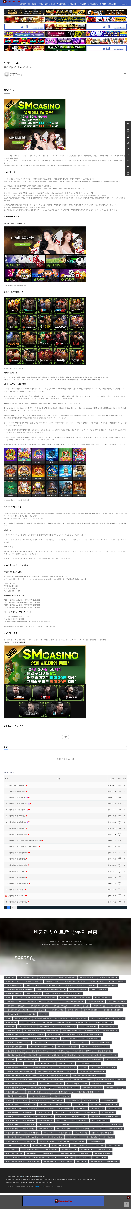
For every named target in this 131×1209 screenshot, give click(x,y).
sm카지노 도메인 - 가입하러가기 (15, 642)
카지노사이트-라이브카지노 (100, 1120)
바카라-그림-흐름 (85, 998)
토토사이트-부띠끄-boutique (30, 1149)
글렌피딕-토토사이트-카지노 (34, 1137)
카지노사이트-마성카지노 (39, 1100)
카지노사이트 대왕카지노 (17, 791)
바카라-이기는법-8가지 (39, 1010)
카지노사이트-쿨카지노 (110, 1030)
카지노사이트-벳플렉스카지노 (54, 1055)
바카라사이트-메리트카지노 (18, 865)
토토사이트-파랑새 (11, 1149)
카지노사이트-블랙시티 (45, 1120)
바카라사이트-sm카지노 (17, 896)
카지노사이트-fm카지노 (51, 1030)
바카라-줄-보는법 (50, 998)
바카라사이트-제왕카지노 (33, 981)
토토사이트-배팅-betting (69, 1149)
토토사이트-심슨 (53, 1157)
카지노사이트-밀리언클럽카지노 (15, 1047)
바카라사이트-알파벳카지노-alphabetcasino (24, 847)
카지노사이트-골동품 (73, 1100)
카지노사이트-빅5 (81, 1108)
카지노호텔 (72, 4)
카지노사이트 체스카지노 (17, 797)
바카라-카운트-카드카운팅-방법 (38, 1006)
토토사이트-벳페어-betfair (59, 1145)
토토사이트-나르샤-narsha (102, 1153)
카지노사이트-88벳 (49, 1108)
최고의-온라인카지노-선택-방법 (28, 1059)
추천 (124, 779)
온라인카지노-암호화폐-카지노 (92, 1059)
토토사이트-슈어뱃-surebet (14, 1153)
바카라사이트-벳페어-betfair (18, 853)
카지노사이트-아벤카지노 (108, 1026)
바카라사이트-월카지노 (17, 890)
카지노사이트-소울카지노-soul (72, 1030)
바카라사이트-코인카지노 (17, 859)
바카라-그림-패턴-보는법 (33, 998)
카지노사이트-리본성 (114, 1108)
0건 (12, 75)
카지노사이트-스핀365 (90, 1112)
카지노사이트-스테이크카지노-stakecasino (45, 1039)
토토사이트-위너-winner (67, 1153)
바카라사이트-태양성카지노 (18, 834)
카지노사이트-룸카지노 (104, 1051)
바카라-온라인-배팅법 (56, 1010)
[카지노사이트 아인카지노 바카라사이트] (65, 34)
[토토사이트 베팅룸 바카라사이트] (24, 19)
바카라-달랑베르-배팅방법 (60, 1006)
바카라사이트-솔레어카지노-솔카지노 (75, 981)
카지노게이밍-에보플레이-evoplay (38, 1092)
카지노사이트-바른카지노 (64, 1129)
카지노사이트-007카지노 (80, 1043)
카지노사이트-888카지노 (32, 1030)
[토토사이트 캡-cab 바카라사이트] (65, 19)
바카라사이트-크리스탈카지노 (19, 883)
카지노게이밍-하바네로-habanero (68, 1088)
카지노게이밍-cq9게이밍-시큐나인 (77, 1084)
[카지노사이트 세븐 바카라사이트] (106, 41)
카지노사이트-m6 (74, 1112)
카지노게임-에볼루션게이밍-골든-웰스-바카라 (19, 1071)
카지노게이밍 (93, 4)
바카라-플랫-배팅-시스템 (117, 1006)
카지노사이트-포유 (29, 1104)
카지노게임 (82, 4)
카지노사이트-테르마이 (13, 1116)
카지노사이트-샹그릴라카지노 (101, 1043)
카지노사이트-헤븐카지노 (55, 1034)
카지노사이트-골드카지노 (41, 1043)
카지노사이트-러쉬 (64, 1133)
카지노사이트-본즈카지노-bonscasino (17, 1039)
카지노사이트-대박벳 (65, 1108)
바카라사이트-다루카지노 (17, 877)
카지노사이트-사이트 (82, 1125)
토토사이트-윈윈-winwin (40, 1145)
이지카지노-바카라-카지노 (14, 1137)
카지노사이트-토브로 (12, 1112)
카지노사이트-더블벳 (44, 1112)
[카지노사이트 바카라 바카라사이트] (11, 4)
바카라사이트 (25, 4)
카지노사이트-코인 (62, 1116)
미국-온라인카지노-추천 (49, 1059)
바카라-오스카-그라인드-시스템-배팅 (17, 1010)
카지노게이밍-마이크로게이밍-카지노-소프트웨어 (20, 1084)
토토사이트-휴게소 (33, 1161)
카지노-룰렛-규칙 (118, 1018)
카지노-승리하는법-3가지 (78, 1018)
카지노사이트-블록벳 (12, 1129)
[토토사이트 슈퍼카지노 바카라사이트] (106, 19)
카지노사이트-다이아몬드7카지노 (83, 1051)
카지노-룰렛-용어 (11, 1022)
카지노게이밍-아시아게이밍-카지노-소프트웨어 (54, 1075)
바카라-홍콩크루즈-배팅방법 (74, 1002)
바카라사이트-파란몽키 (13, 1141)
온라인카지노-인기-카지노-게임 (69, 1059)
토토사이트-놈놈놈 (96, 1161)
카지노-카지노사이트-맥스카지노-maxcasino (95, 1047)
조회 (119, 779)
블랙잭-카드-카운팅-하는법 (43, 1018)
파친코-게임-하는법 (61, 1018)
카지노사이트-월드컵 (108, 1112)
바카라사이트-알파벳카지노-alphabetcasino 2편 (25, 840)
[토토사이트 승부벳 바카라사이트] (65, 27)
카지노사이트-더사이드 (90, 1100)
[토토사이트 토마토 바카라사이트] (24, 41)
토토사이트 (112, 4)
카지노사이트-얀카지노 (94, 1034)
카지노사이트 (50, 4)
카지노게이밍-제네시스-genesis (39, 1096)
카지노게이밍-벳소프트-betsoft (92, 1088)
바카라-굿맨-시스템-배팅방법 (116, 1002)
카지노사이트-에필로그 (13, 1133)
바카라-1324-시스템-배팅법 (80, 1006)
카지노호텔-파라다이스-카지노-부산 (88, 1063)
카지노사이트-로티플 (99, 1125)
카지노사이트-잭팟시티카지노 (15, 1034)
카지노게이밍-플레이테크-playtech (102, 1084)
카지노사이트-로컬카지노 (31, 1133)
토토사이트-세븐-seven (114, 1145)
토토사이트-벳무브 (83, 1157)
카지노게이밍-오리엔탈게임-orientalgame (89, 1092)
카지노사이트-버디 (96, 1104)
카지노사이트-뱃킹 (28, 1129)
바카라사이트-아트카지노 (54, 1137)
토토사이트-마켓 (81, 1161)
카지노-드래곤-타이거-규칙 (104, 1022)
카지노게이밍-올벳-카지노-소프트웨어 (51, 1084)
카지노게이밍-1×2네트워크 (61, 1096)
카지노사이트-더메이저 (108, 1100)
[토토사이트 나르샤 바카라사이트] (24, 48)
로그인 (23, 8)
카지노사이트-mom (99, 1129)
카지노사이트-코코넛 (112, 1116)
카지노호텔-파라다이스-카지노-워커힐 (17, 1067)
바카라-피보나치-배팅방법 (34, 1002)
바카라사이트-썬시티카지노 (18, 902)
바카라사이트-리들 (29, 1141)
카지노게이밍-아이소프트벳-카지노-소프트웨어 (110, 1079)
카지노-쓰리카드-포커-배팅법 (29, 1022)
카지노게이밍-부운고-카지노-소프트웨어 (80, 1079)
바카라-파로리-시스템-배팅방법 (15, 1006)
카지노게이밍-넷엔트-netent (14, 1092)
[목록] (125, 73)
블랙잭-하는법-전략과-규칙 (22, 1018)
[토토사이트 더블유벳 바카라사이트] (65, 41)
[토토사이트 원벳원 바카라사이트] (106, 12)
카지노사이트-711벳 (33, 1108)
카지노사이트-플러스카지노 (60, 1051)
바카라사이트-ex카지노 (96, 1141)
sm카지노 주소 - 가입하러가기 (14, 223)
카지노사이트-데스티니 (62, 1104)
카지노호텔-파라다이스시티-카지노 (43, 1067)
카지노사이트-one (49, 1133)
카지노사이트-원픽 (21, 1100)
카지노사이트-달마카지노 (60, 1043)
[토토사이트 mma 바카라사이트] (65, 12)
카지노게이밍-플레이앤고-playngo (16, 1088)
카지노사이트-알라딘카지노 (14, 1108)
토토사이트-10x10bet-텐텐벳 (80, 1145)
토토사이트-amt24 (86, 1149)
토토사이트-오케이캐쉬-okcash (34, 1157)
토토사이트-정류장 (66, 1161)
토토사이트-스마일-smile (13, 1157)
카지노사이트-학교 (44, 1125)
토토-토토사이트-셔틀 (50, 1161)
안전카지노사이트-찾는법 (13, 1063)
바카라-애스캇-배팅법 (99, 1006)
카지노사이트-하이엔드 (13, 1104)
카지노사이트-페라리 (12, 1120)
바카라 (34, 4)
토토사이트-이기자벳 (100, 1157)
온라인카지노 (61, 4)
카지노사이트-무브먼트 (79, 1116)
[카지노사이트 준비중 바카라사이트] (24, 27)
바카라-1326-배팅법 (12, 1014)
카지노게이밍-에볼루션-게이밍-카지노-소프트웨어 (21, 1075)
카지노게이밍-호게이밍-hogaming (62, 1092)
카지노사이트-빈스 (56, 1100)
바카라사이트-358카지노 (17, 816)
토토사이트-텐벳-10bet (49, 1153)
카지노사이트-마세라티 (45, 1129)
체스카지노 (69, 985)
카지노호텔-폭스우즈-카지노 (66, 1067)
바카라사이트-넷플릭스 (47, 1141)
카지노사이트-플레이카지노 (96, 1055)
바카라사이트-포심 (107, 1137)
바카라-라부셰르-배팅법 (91, 1010)
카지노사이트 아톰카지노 (17, 785)
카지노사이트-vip (28, 1112)
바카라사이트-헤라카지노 (17, 810)
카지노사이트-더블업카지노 (14, 1055)
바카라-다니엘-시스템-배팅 (54, 1002)
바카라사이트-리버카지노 (17, 828)
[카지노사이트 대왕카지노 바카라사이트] (24, 12)
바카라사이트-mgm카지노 (14, 981)
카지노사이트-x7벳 (28, 1125)
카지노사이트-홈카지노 (92, 1030)
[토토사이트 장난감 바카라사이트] (24, 34)
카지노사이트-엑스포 (80, 1104)
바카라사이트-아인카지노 (17, 871)
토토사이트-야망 (98, 1145)
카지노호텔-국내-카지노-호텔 (45, 1063)
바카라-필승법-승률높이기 (95, 1002)
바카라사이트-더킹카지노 (87, 977)
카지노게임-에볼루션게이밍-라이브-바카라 (50, 1071)
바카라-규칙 (18, 998)
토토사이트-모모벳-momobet (15, 1161)
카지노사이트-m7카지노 (13, 1030)
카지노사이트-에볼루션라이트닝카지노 (17, 1043)
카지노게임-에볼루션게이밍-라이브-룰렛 (103, 1067)
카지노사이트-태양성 (97, 1108)
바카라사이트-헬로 (78, 1141)
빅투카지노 (112, 1055)
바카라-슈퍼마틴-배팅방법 (14, 1002)
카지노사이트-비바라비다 (79, 1120)
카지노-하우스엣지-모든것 (84, 1022)
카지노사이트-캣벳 (111, 1104)
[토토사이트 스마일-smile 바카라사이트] (106, 34)
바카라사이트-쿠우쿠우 (74, 1137)
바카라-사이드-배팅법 (28, 1014)
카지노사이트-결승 (45, 1104)
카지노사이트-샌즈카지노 (74, 1034)
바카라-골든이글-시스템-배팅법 (111, 1010)
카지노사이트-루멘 (62, 1120)
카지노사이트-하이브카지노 (75, 1055)
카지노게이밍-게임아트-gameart (15, 1096)
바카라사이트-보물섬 (91, 1137)
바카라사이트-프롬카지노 (17, 822)
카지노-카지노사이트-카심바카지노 (16, 1051)
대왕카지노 (80, 985)
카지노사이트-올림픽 (12, 1125)
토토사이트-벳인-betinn (103, 1149)
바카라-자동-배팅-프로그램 (68, 998)
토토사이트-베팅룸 (111, 1161)
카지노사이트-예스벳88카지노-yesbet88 (41, 1047)
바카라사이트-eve (63, 1141)
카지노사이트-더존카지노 (70, 1039)
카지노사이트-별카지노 (34, 1055)
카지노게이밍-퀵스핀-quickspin (115, 1088)
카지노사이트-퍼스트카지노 (39, 1051)
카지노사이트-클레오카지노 (48, 1026)
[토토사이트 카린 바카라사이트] (65, 48)
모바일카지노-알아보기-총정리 (100, 1018)
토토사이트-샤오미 (22, 1145)
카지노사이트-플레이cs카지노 (63, 1125)
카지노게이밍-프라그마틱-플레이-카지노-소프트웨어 (88, 1075)
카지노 (41, 4)
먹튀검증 (103, 4)
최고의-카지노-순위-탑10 (66, 1063)
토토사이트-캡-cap (84, 1153)
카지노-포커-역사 (47, 1022)
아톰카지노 (91, 985)
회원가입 (124, 4)
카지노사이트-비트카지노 (35, 1034)
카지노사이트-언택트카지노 (90, 1039)
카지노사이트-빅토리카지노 (27, 1026)
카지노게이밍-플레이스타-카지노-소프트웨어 (19, 1079)
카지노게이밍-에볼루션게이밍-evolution (92, 1071)
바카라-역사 (43, 1014)
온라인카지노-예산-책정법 (113, 1059)
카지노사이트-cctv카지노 (67, 1026)
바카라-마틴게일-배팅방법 (102, 998)
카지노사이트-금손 (96, 1116)
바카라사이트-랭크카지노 (47, 977)
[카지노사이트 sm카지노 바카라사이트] (65, 254)
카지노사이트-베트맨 (81, 1133)
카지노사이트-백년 (28, 1120)
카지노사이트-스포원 (115, 1129)
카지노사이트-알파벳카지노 (88, 1026)
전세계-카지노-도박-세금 (64, 1022)
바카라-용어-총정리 (73, 1010)
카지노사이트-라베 (46, 1116)
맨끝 (15, 907)
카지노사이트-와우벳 (30, 1116)
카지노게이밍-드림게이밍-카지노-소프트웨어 (50, 1079)
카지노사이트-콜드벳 (82, 1129)
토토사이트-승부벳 (32, 1153)
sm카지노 (9, 89)
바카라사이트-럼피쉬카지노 (18, 804)
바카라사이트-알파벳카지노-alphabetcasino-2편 (51, 989)
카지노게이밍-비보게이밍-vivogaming (42, 1088)
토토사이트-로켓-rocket (50, 1149)
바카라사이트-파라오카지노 (27, 977)
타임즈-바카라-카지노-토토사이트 (101, 1133)
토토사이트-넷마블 (67, 1157)
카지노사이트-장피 (115, 1125)
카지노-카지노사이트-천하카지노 (67, 1047)
